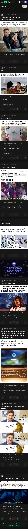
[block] (26, 15)
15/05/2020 (17, 506)
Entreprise (17, 145)
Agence (23, 54)
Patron (21, 202)
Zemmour (5, 205)
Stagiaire (17, 54)
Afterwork (5, 511)
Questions (5, 457)
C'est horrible (5, 224)
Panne (4, 315)
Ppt (12, 54)
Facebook (22, 312)
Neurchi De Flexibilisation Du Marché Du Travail (14, 102)
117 (23, 506)
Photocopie (12, 205)
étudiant (12, 457)
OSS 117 (5, 508)
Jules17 (5, 476)
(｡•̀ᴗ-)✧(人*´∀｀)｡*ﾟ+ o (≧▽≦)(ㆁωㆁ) (13, 479)
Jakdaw (5, 220)
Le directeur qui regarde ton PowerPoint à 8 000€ (10, 18)
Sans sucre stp (6, 118)
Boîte (4, 97)
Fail (15, 315)
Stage (14, 97)
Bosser (4, 513)
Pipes (9, 207)
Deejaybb (6, 67)
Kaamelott (5, 99)
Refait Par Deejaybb (7, 153)
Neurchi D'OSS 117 (7, 506)
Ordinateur (5, 387)
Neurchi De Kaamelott (8, 104)
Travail (9, 97)
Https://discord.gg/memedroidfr (10, 143)
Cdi (18, 148)
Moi (2, 70)
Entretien (5, 454)
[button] (22, 2)
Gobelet (11, 145)
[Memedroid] (5, 2)
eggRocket (6, 14)
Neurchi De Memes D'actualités (17, 210)
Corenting (5, 148)
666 (9, 513)
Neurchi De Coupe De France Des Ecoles (12, 460)
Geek (4, 392)
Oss (10, 508)
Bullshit (4, 57)
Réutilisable (12, 148)
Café (21, 143)
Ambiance (12, 511)
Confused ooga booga (8, 283)
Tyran (18, 511)
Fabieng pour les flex (8, 167)
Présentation (5, 54)
